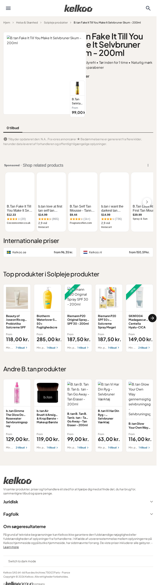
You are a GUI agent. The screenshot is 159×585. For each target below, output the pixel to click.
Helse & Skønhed (27, 22)
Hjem (6, 22)
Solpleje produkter (56, 22)
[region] (111, 99)
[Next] (152, 318)
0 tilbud (13, 128)
